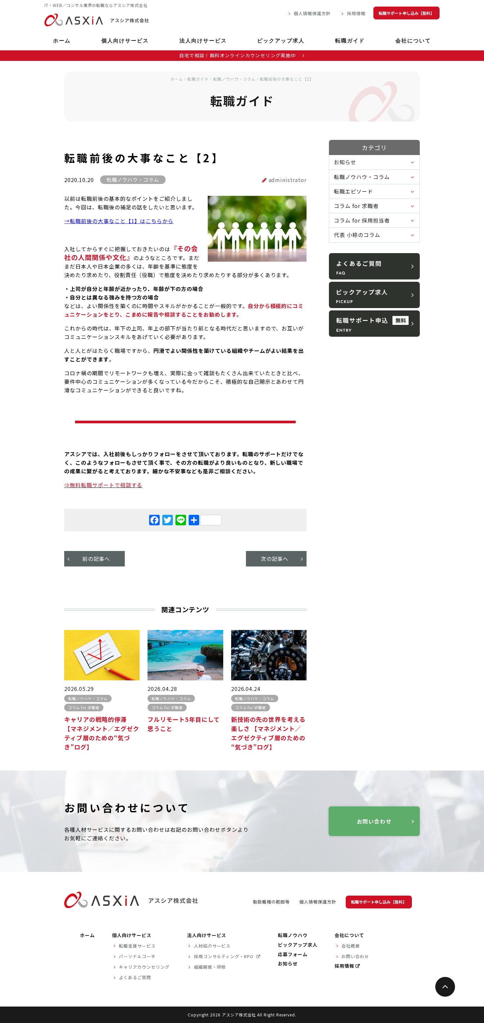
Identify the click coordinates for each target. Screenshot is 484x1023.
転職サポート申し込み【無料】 (406, 13)
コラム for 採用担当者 (362, 220)
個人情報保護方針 (312, 13)
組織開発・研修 (210, 967)
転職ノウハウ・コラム (234, 79)
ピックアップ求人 (281, 41)
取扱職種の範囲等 (271, 902)
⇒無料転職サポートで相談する (103, 485)
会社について (413, 41)
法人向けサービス (203, 41)
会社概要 (350, 946)
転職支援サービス (137, 946)
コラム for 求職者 (356, 206)
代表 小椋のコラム (357, 235)
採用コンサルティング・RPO (224, 956)
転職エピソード (353, 191)
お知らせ (345, 162)
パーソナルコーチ (137, 956)
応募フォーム (293, 954)
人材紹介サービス (212, 946)
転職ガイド (350, 41)
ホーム (62, 41)
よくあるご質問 (135, 977)
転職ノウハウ (293, 935)
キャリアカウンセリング (144, 967)
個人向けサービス (125, 41)
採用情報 (356, 13)
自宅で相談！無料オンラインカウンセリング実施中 (238, 55)
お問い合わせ (374, 821)
